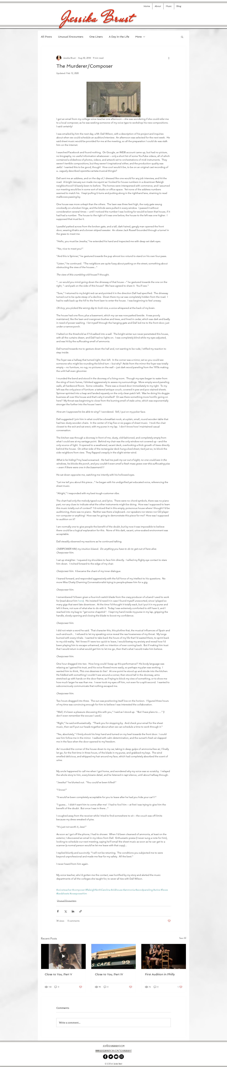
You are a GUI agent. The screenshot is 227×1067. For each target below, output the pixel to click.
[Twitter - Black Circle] (110, 1056)
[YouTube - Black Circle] (116, 1056)
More (138, 36)
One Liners (96, 36)
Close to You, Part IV (109, 974)
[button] (182, 37)
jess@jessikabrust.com (113, 1046)
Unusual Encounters (70, 36)
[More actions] (169, 58)
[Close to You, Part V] (63, 956)
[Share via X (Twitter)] (65, 911)
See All (182, 938)
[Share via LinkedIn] (72, 911)
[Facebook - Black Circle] (105, 1056)
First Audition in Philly (160, 974)
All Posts (46, 36)
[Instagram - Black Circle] (121, 1056)
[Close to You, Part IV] (113, 956)
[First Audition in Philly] (163, 956)
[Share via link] (80, 911)
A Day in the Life (119, 36)
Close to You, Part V (58, 974)
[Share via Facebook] (57, 911)
